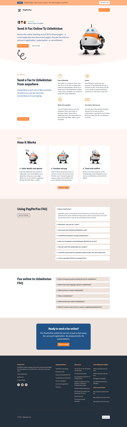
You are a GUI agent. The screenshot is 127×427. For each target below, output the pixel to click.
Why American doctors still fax (100, 392)
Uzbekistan (71, 301)
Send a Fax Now (23, 119)
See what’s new (104, 2)
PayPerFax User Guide (62, 368)
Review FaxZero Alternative (82, 388)
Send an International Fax (63, 375)
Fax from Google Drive (62, 384)
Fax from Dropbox (61, 381)
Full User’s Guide (63, 187)
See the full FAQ (23, 215)
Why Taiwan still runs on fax (101, 401)
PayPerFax (27, 10)
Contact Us (20, 377)
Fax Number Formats (80, 373)
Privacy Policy (21, 380)
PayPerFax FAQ (60, 372)
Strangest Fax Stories (99, 378)
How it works (36, 46)
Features (58, 387)
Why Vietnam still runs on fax (101, 397)
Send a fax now (22, 46)
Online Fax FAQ (78, 396)
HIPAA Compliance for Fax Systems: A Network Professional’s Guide (81, 383)
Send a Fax (103, 10)
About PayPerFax (22, 374)
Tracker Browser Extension (63, 378)
